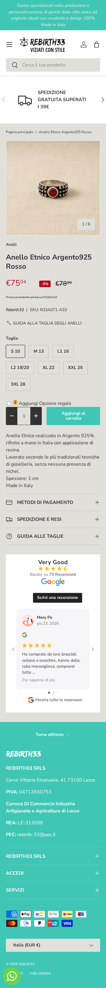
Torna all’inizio (50, 734)
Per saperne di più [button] (38, 680)
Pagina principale (19, 132)
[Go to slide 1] (49, 693)
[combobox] (53, 64)
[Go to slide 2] (53, 692)
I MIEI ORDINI (40, 973)
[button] (96, 44)
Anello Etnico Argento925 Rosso (65, 132)
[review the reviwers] (24, 636)
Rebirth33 (15, 310)
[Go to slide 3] (57, 692)
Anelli (11, 244)
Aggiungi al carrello (73, 415)
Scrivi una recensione (57, 597)
